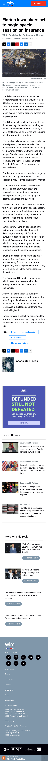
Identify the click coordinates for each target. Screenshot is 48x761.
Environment (25, 504)
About (7, 674)
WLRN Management (12, 735)
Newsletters (9, 700)
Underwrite (9, 690)
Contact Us (9, 679)
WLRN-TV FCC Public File (14, 710)
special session (29, 332)
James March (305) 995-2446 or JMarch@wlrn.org (17, 732)
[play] (3, 758)
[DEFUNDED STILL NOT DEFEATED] (24, 407)
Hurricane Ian (17, 338)
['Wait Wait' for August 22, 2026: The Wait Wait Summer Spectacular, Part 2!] (13, 548)
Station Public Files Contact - (16, 726)
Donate (8, 685)
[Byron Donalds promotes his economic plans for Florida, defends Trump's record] (10, 447)
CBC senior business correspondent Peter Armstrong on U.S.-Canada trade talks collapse (23, 595)
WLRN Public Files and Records (16, 716)
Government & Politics (29, 443)
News (13, 332)
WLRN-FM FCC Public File (14, 712)
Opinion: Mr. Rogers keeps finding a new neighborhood (30, 572)
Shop (7, 695)
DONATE (40, 4)
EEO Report (9, 721)
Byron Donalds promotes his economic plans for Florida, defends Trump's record (32, 449)
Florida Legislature (19, 343)
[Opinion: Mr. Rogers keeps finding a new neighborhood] (13, 574)
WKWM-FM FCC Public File (15, 714)
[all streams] (44, 758)
